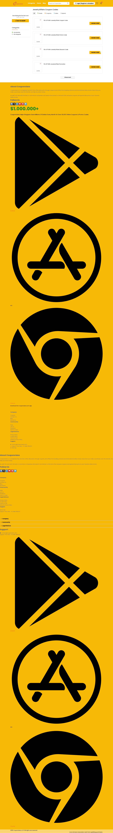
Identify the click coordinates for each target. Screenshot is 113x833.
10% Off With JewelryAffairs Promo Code (55, 35)
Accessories (17, 32)
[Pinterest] (22, 104)
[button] (56, 518)
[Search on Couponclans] (67, 3)
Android (12, 211)
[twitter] (14, 104)
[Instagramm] (17, 104)
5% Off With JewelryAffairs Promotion (54, 64)
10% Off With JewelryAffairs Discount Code (56, 49)
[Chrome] (56, 400)
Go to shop (21, 21)
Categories (31, 3)
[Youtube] (20, 104)
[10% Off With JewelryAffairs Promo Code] (38, 37)
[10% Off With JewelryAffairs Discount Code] (38, 51)
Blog (44, 3)
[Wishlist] (97, 3)
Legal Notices (6, 526)
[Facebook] (11, 104)
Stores (39, 3)
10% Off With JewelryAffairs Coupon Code (56, 20)
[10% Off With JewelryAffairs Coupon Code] (38, 22)
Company (5, 518)
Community (6, 522)
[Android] (56, 208)
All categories (17, 34)
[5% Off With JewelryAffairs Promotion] (38, 66)
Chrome (12, 403)
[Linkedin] (25, 104)
